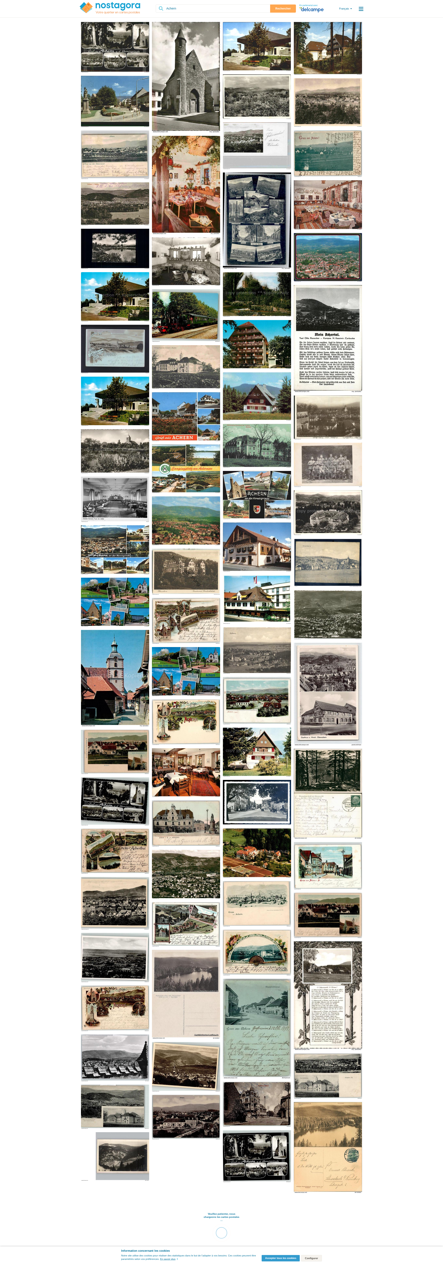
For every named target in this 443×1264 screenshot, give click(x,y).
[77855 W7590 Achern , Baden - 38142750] (115, 957)
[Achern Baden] (257, 221)
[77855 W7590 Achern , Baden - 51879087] (115, 851)
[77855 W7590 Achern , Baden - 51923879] (327, 1076)
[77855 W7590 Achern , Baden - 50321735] (115, 1157)
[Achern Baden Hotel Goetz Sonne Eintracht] (257, 600)
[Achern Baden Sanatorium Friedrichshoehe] (257, 345)
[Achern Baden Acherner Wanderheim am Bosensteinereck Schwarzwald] (257, 752)
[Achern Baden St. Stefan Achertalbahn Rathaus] (186, 672)
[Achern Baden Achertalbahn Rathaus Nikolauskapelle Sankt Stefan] (115, 602)
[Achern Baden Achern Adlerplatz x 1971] (115, 101)
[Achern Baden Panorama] (327, 103)
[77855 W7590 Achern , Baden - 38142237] (186, 1067)
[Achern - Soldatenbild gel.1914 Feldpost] (327, 465)
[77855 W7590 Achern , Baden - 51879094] (257, 1028)
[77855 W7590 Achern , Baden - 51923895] (257, 904)
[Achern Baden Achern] (115, 47)
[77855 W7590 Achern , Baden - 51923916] (186, 722)
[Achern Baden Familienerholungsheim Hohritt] (115, 297)
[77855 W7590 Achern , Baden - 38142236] (115, 801)
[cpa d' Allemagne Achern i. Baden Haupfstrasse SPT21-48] (257, 803)
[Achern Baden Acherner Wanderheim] (257, 397)
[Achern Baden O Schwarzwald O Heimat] (327, 996)
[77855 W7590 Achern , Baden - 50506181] (115, 1058)
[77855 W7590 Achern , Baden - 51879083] (257, 701)
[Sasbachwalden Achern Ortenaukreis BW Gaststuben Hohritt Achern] (186, 185)
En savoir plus (167, 1259)
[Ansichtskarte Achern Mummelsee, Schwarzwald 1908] (327, 1148)
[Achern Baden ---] (327, 205)
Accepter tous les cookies (280, 1258)
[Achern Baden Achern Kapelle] (186, 77)
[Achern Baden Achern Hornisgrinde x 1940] (257, 97)
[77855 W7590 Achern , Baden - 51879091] (115, 752)
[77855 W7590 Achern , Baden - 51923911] (115, 1008)
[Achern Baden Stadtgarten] (115, 249)
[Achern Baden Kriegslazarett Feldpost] (186, 367)
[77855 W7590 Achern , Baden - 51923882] (327, 866)
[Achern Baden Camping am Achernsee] (186, 469)
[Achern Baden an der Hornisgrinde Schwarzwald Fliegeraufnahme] (186, 874)
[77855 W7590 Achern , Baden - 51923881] (186, 823)
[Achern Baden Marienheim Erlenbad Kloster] (257, 445)
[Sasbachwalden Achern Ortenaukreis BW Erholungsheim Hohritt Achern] (186, 262)
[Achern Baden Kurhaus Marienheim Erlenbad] (327, 513)
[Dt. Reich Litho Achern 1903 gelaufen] (115, 349)
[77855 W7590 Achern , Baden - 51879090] (327, 915)
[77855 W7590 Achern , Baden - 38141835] (115, 903)
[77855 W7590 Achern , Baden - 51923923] (257, 952)
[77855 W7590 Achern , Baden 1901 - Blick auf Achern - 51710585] (327, 154)
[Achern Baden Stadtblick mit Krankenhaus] (327, 417)
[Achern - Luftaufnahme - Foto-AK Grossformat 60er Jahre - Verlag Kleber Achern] (327, 615)
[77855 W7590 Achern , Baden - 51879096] (186, 924)
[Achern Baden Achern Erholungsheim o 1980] (257, 47)
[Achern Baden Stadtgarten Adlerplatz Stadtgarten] (257, 495)
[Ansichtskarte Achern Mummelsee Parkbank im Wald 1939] (327, 794)
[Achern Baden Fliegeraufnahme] (327, 258)
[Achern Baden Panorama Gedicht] (327, 339)
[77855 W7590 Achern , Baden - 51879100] (115, 1107)
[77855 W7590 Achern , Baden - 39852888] (257, 1156)
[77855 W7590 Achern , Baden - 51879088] (186, 1117)
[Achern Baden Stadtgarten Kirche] (257, 295)
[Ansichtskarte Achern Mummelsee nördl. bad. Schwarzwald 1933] (186, 994)
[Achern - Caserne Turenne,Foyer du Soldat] (115, 499)
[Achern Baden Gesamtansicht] (257, 146)
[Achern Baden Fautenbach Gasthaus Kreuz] (257, 547)
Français (344, 8)
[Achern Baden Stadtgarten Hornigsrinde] (115, 451)
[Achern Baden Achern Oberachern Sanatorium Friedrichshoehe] (327, 49)
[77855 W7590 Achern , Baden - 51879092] (257, 1104)
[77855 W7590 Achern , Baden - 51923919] (186, 621)
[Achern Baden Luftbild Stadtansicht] (186, 521)
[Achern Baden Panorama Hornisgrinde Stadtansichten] (115, 550)
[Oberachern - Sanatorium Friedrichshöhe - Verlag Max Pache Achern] (186, 572)
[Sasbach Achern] (115, 678)
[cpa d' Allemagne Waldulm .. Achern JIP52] (327, 563)
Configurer (311, 1258)
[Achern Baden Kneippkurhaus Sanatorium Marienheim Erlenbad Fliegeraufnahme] (257, 853)
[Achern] (257, 651)
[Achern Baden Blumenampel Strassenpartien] (186, 417)
